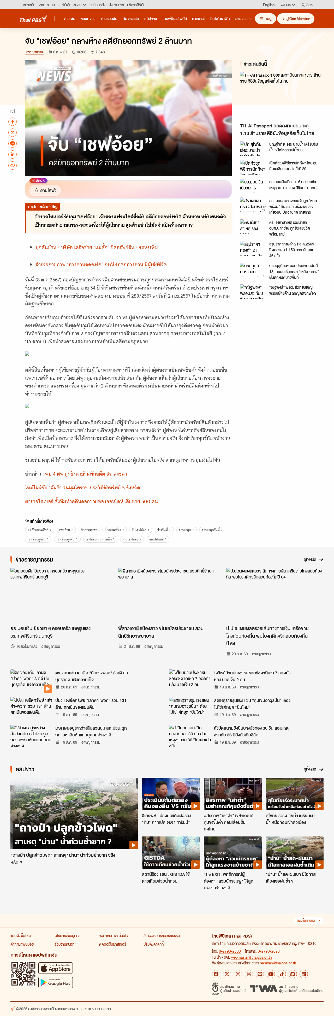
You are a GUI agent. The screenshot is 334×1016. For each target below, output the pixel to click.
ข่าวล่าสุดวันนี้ (211, 530)
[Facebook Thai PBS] (216, 974)
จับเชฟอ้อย (139, 530)
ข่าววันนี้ (162, 530)
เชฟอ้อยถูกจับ (65, 539)
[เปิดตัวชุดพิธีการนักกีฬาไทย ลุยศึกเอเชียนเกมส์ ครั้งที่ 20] (253, 167)
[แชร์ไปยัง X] (12, 132)
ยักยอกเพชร (89, 530)
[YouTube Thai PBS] (271, 974)
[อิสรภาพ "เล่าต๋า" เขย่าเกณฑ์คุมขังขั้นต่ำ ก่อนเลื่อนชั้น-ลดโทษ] (232, 794)
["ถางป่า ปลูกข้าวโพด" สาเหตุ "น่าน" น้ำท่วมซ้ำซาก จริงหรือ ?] (74, 813)
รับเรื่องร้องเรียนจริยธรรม (162, 935)
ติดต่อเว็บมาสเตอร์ (112, 944)
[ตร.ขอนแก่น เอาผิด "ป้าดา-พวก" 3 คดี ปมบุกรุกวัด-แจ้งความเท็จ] (31, 681)
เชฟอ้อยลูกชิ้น (36, 539)
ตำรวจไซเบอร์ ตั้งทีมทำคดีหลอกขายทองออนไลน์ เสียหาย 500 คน (91, 501)
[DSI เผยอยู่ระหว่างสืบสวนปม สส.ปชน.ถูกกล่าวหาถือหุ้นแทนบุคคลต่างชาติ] (31, 736)
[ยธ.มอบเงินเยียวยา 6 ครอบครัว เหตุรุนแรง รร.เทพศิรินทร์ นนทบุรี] (253, 186)
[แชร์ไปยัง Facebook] (12, 121)
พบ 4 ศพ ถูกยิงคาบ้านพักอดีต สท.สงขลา (86, 474)
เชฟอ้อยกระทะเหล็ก (99, 539)
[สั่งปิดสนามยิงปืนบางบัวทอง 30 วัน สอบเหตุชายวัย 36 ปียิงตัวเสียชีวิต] (190, 736)
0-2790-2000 (230, 951)
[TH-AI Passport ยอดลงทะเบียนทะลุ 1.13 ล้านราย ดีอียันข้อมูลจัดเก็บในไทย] (283, 96)
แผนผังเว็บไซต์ (20, 935)
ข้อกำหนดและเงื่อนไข (113, 935)
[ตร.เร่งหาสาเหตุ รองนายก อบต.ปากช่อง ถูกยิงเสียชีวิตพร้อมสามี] (253, 226)
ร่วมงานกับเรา (65, 944)
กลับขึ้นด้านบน (306, 920)
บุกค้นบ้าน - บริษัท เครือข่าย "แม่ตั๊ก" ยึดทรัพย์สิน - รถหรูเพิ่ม (96, 247)
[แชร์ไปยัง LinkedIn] (12, 154)
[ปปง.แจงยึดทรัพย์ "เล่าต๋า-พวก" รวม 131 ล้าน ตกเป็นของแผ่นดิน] (31, 709)
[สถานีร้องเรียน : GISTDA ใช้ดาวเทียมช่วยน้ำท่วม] (171, 852)
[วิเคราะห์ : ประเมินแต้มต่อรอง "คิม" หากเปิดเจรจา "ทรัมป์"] (171, 794)
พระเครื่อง (114, 530)
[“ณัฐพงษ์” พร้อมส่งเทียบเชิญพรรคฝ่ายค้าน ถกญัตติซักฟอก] (253, 291)
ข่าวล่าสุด (185, 530)
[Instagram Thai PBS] (238, 974)
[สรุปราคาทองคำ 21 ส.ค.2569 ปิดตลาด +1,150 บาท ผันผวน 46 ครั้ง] (253, 248)
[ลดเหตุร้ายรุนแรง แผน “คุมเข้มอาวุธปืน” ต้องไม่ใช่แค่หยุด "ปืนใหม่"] (190, 709)
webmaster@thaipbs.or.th (251, 957)
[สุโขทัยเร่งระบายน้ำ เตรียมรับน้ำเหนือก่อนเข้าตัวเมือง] (295, 794)
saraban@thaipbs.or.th (278, 962)
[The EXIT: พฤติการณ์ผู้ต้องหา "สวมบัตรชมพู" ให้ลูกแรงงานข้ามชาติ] (232, 852)
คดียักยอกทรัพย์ (38, 530)
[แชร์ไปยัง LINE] (12, 143)
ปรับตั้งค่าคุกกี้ (154, 944)
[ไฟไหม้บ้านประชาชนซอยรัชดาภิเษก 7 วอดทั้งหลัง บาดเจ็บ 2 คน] (190, 681)
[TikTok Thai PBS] (282, 974)
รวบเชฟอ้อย (130, 539)
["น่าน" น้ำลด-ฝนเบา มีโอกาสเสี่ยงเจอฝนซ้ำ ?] (295, 852)
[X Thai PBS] (227, 974)
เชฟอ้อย (64, 530)
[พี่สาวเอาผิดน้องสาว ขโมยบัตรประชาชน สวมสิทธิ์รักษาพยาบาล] (167, 595)
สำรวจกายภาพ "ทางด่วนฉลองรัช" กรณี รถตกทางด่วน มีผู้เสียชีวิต (101, 264)
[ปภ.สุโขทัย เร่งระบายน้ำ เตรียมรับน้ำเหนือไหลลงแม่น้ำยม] (253, 148)
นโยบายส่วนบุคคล (67, 935)
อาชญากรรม (34, 52)
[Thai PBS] (34, 18)
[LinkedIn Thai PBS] (304, 974)
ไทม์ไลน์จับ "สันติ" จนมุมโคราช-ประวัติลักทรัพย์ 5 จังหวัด (82, 487)
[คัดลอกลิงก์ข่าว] (12, 165)
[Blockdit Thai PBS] (293, 974)
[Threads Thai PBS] (249, 974)
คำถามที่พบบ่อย (22, 944)
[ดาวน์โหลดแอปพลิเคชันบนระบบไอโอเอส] (55, 968)
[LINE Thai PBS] (260, 974)
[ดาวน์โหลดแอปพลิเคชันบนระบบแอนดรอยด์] (55, 982)
